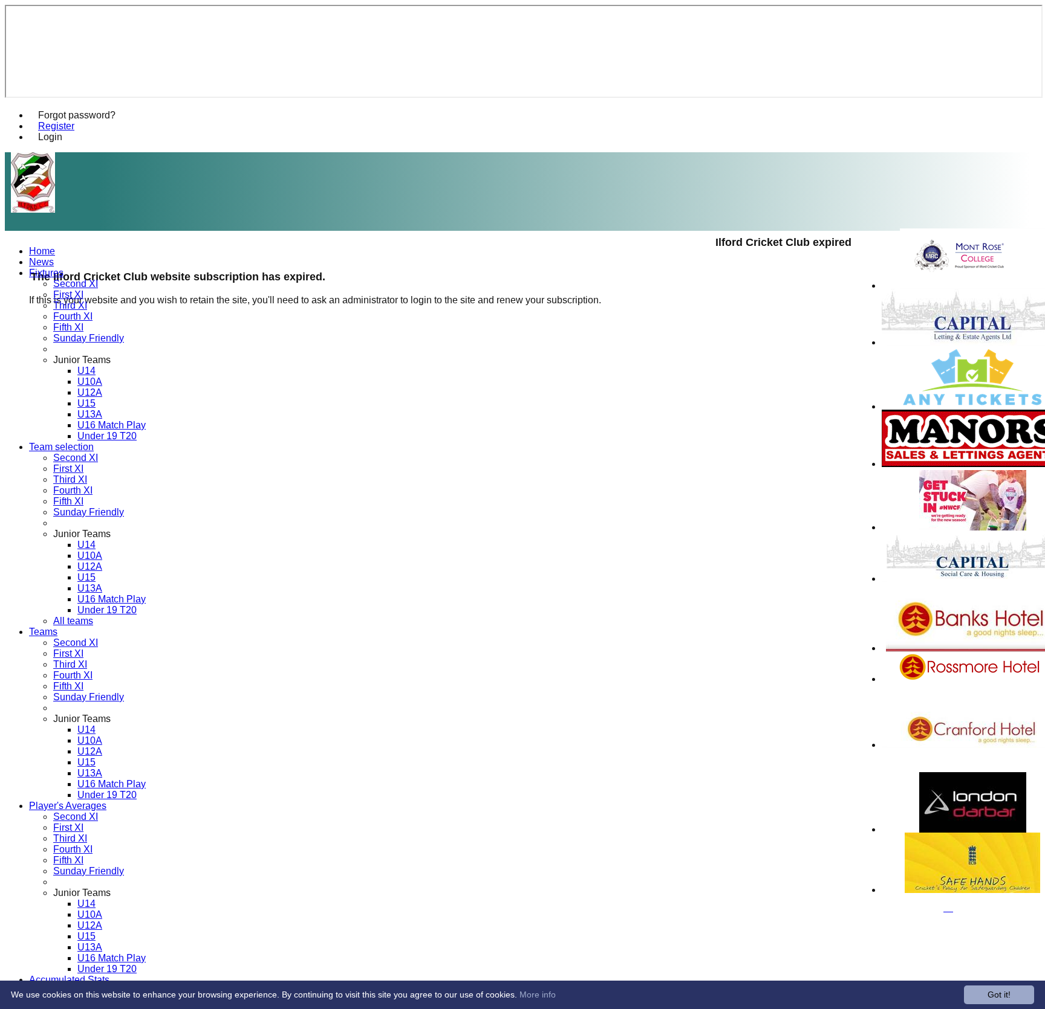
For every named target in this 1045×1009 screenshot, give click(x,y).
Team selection (61, 447)
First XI (68, 294)
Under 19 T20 (107, 436)
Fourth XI (73, 316)
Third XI (70, 305)
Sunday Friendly (88, 338)
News (41, 262)
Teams (43, 632)
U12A (89, 392)
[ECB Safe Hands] (972, 890)
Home (42, 251)
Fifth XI (68, 327)
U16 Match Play (111, 425)
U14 (86, 371)
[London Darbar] (972, 829)
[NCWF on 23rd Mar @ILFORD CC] (972, 527)
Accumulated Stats (69, 980)
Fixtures (46, 273)
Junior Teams (82, 360)
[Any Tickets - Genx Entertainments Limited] (972, 406)
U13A (89, 414)
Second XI (75, 284)
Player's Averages (67, 806)
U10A (89, 381)
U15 (86, 403)
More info (537, 994)
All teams (73, 621)
